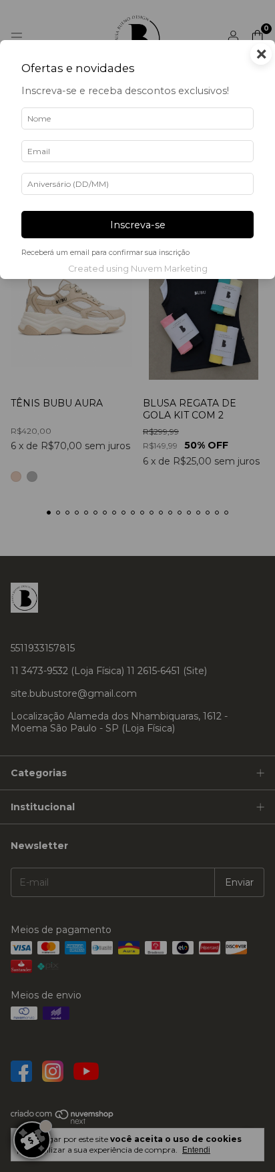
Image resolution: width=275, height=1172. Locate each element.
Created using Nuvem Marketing (138, 269)
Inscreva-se (138, 225)
